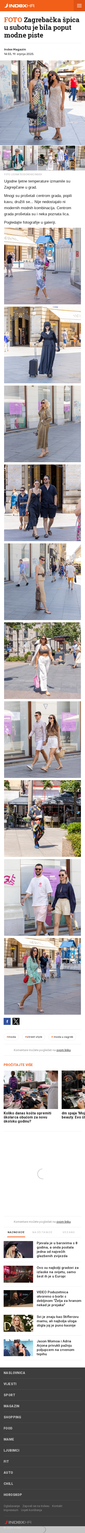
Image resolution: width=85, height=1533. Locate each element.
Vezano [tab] (69, 1232)
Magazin (11, 1406)
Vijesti (10, 1384)
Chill (8, 1484)
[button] (79, 5)
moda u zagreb (62, 1036)
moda (11, 1036)
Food (8, 1428)
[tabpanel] (42, 1300)
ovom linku (63, 1050)
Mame (9, 1439)
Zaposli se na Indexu (35, 1506)
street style (33, 1036)
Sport (9, 1395)
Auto (8, 1472)
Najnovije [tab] (16, 1232)
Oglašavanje (12, 1506)
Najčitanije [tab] (42, 1232)
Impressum (11, 1510)
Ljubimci (11, 1450)
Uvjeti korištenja (31, 1510)
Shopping (12, 1417)
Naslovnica (14, 1373)
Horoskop (13, 1495)
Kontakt (57, 1506)
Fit (6, 1461)
